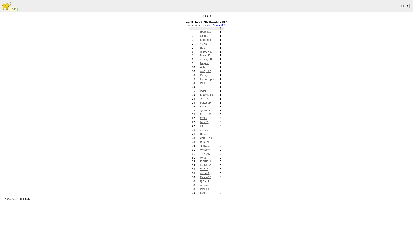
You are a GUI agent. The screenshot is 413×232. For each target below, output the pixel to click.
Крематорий (207, 79)
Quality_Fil (206, 59)
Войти (404, 6)
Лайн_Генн (206, 138)
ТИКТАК (205, 153)
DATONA (205, 32)
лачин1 (204, 35)
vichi (202, 67)
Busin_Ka (205, 55)
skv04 (203, 47)
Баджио (204, 63)
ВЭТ (202, 193)
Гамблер (12, 199)
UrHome (205, 149)
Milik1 (203, 83)
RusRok (204, 142)
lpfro (202, 126)
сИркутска (206, 51)
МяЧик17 (205, 177)
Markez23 (205, 114)
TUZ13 (204, 169)
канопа (204, 185)
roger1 (203, 91)
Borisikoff (205, 40)
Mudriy (204, 75)
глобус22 (205, 71)
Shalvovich (206, 94)
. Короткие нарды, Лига (206, 21)
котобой (205, 173)
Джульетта (206, 110)
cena (203, 157)
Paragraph (206, 102)
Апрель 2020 (219, 25)
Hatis (203, 134)
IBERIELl (205, 161)
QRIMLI (204, 181)
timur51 (204, 122)
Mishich (204, 189)
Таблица (206, 16)
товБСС (205, 146)
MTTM (203, 118)
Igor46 (203, 106)
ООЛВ (203, 43)
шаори (204, 130)
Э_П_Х (204, 98)
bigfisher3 (205, 165)
